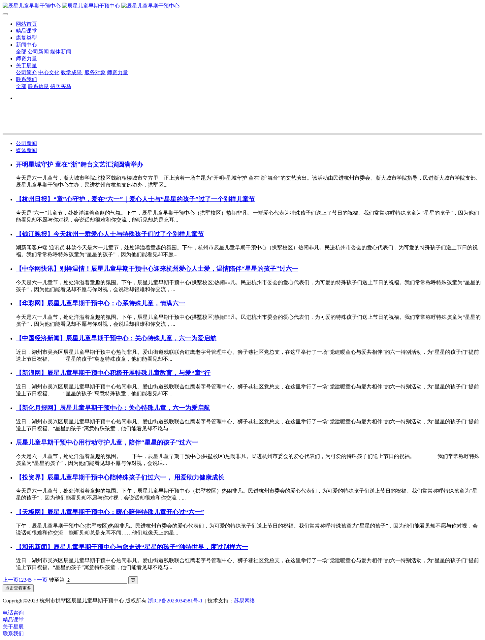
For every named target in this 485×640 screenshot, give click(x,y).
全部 (21, 51)
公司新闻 (26, 143)
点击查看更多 (18, 588)
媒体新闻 (26, 150)
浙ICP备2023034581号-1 (175, 600)
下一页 (40, 580)
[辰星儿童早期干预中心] (242, 6)
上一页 (10, 580)
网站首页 (26, 24)
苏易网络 (244, 600)
